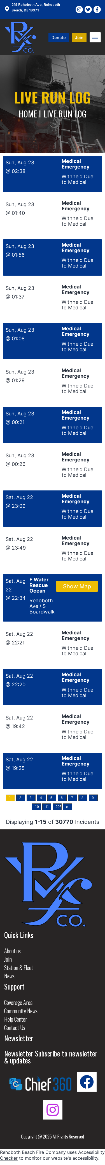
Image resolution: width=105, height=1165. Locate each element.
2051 (59, 807)
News (9, 976)
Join (8, 959)
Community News (21, 1011)
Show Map (77, 586)
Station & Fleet (18, 967)
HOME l (30, 113)
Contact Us (14, 1027)
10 (37, 807)
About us (12, 951)
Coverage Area (18, 1002)
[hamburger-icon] (95, 37)
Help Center (15, 1019)
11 (47, 807)
